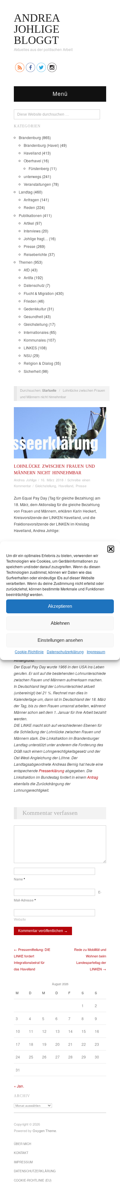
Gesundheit (33, 316)
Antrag (92, 777)
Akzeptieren (60, 606)
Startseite (49, 390)
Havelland (32, 152)
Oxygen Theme (44, 1130)
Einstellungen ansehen (60, 640)
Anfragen (31, 199)
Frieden (30, 301)
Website (20, 919)
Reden (29, 207)
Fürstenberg (39, 168)
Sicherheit (32, 371)
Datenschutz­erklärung (65, 651)
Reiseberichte (35, 254)
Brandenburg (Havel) (41, 145)
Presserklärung (51, 770)
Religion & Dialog (38, 363)
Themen (26, 262)
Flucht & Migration (39, 293)
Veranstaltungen (37, 184)
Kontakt (21, 1153)
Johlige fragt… (36, 238)
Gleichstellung (36, 324)
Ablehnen (60, 623)
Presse (29, 246)
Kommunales (35, 340)
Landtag (26, 191)
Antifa (28, 277)
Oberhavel (32, 160)
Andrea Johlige (25, 479)
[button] (111, 549)
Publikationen (30, 215)
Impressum (96, 651)
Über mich (22, 1144)
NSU (28, 355)
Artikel (29, 223)
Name (19, 878)
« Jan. (19, 1085)
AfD (27, 269)
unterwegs (32, 176)
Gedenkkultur (35, 308)
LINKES (30, 347)
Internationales (36, 332)
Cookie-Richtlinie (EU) (32, 1180)
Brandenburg (30, 137)
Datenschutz (34, 285)
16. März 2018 (52, 479)
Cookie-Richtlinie (29, 651)
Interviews (32, 230)
